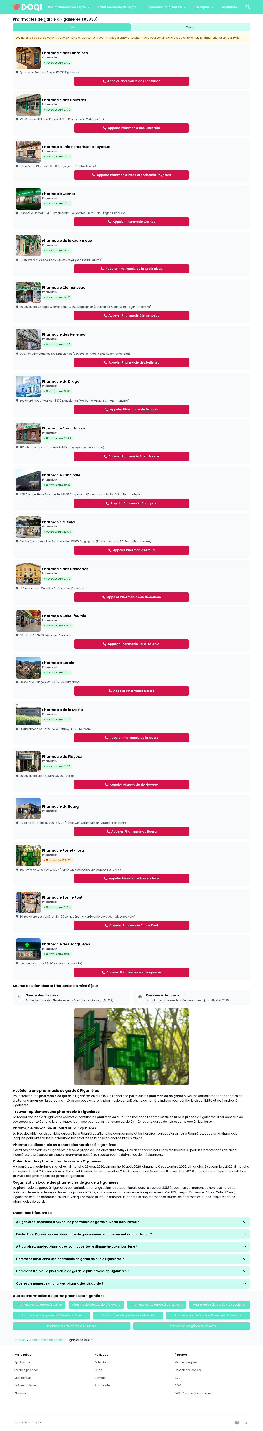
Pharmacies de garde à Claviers (96, 1304)
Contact (100, 1378)
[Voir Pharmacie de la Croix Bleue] (131, 254)
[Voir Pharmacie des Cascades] (131, 582)
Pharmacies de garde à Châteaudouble (51, 1315)
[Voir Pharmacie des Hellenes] (131, 348)
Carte (190, 27)
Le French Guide (25, 1385)
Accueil (20, 1340)
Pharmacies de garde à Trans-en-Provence (208, 1315)
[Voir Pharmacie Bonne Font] (131, 911)
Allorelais (20, 1393)
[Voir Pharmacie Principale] (131, 488)
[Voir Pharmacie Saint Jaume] (131, 441)
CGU (178, 1378)
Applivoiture (22, 1362)
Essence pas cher (26, 1370)
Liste (71, 27)
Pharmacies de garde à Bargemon (157, 1304)
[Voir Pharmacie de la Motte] (131, 723)
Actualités (230, 7)
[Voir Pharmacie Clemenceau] (131, 301)
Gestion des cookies (188, 1370)
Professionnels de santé (67, 7)
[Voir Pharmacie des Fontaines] (131, 66)
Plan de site (102, 1385)
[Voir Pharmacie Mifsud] (131, 535)
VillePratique (22, 1378)
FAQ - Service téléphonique (193, 1393)
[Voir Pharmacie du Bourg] (131, 817)
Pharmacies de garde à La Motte (71, 1326)
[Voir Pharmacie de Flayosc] (131, 770)
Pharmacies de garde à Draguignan (219, 1304)
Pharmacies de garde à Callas (39, 1304)
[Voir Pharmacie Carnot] (131, 207)
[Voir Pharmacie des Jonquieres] (131, 957)
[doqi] (27, 7)
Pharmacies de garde (47, 1340)
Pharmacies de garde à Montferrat (127, 1315)
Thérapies (202, 7)
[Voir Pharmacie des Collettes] (131, 113)
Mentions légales (186, 1362)
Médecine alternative (165, 7)
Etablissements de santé (117, 7)
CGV (178, 1385)
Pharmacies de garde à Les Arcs (192, 1326)
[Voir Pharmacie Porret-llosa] (131, 864)
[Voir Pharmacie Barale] (131, 676)
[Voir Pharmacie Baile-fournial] (131, 629)
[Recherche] (247, 7)
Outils (98, 1370)
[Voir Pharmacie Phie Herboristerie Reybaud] (131, 160)
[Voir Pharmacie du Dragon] (131, 395)
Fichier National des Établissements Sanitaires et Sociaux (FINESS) (69, 1000)
